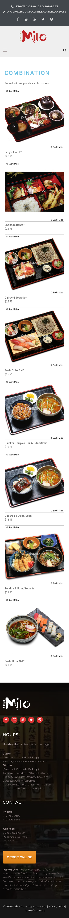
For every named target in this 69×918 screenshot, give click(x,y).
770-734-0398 (25, 6)
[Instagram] (26, 19)
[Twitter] (43, 19)
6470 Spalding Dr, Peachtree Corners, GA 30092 (36, 11)
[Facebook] (18, 19)
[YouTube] (34, 19)
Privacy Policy (56, 906)
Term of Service (34, 910)
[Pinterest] (51, 19)
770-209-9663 (48, 6)
